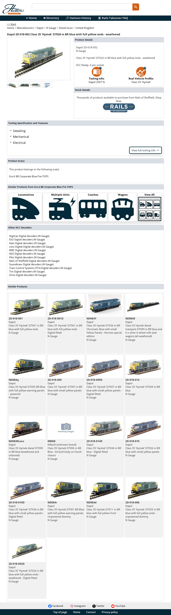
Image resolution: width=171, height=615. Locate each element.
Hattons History (80, 18)
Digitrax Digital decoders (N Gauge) (29, 236)
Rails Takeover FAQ (114, 18)
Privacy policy (110, 612)
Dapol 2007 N (97, 80)
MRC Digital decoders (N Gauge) (27, 250)
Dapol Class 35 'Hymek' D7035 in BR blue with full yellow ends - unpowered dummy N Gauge (142, 511)
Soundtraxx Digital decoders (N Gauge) (31, 264)
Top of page (60, 612)
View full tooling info (145, 150)
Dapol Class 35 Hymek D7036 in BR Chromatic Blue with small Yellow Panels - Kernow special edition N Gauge (104, 329)
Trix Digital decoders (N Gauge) (27, 271)
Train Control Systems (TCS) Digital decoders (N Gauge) (40, 268)
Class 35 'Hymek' (141, 80)
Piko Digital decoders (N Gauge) (27, 257)
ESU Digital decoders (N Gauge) (27, 239)
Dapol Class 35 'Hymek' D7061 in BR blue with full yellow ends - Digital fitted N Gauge (65, 327)
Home (31, 18)
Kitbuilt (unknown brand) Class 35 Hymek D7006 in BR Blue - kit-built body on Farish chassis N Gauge (65, 449)
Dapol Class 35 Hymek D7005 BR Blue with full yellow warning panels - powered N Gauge (27, 388)
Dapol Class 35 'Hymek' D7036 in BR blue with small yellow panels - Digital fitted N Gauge (26, 511)
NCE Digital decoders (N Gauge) (27, 253)
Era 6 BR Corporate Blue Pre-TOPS (28, 176)
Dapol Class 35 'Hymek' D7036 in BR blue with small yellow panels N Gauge (142, 448)
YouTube (120, 606)
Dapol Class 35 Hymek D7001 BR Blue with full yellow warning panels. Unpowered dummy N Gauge (66, 511)
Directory (51, 18)
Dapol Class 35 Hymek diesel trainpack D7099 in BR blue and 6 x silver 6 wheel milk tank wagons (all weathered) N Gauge (143, 329)
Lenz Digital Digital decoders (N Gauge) (31, 246)
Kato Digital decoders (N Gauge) (27, 243)
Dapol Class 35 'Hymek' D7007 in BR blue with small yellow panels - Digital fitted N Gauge (104, 388)
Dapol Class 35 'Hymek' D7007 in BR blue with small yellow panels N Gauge (65, 387)
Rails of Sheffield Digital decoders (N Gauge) (34, 260)
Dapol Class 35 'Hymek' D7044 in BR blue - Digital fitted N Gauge (104, 448)
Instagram (79, 606)
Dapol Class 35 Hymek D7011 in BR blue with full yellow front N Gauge (103, 509)
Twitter (100, 606)
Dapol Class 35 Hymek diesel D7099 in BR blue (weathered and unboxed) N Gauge (26, 449)
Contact (91, 612)
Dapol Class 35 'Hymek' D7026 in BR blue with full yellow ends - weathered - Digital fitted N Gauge (26, 572)
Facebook (57, 606)
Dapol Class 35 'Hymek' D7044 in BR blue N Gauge (142, 387)
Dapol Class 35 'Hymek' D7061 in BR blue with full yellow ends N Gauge (26, 325)
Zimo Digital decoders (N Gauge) (27, 275)
